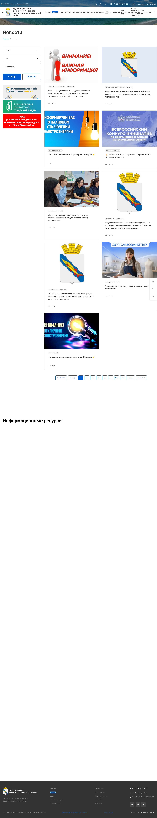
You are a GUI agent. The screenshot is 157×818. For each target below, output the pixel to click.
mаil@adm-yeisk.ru (139, 793)
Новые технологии (147, 812)
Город (61, 12)
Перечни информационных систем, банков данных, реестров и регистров (137, 12)
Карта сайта (108, 813)
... (110, 378)
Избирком (116, 12)
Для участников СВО (125, 12)
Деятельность (81, 12)
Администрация (69, 12)
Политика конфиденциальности (74, 813)
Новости (55, 12)
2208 (122, 378)
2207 (116, 378)
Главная (48, 12)
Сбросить (31, 77)
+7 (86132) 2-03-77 (120, 4)
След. (130, 378)
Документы (91, 12)
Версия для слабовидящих (146, 4)
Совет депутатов (109, 12)
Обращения (100, 12)
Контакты (148, 12)
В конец (141, 378)
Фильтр (12, 77)
